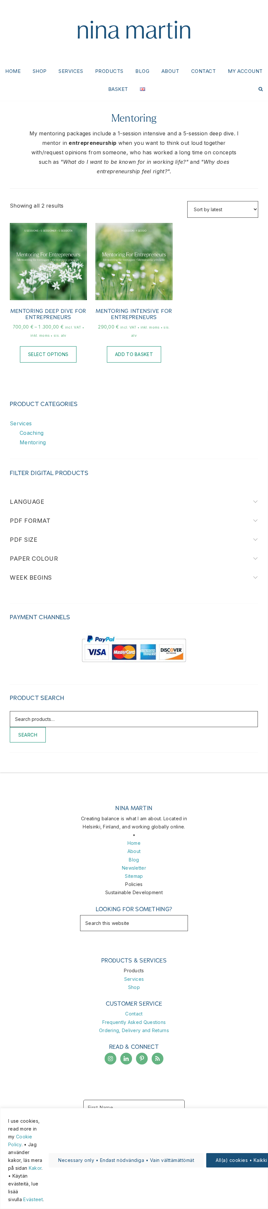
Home (134, 843)
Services (21, 423)
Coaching (31, 433)
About (134, 851)
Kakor (35, 1168)
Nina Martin (134, 31)
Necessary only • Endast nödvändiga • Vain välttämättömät (126, 1160)
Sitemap (134, 876)
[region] (134, 1158)
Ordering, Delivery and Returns (134, 1030)
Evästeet (32, 1199)
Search (27, 735)
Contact (133, 1013)
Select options (48, 354)
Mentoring (33, 442)
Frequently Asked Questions (134, 1022)
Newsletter (134, 868)
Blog (134, 859)
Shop (134, 987)
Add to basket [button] (134, 354)
